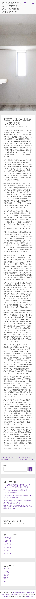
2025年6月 (7, 541)
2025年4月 (7, 547)
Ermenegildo (22, 127)
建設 (28, 449)
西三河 (21, 449)
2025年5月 (7, 544)
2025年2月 (7, 553)
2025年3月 (7, 550)
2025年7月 (7, 538)
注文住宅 (6, 575)
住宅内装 (8, 449)
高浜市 (6, 581)
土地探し (14, 449)
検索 (5, 466)
